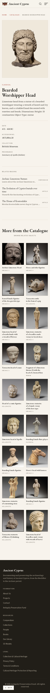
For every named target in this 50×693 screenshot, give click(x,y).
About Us (7, 593)
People (6, 629)
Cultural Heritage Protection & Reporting (20, 670)
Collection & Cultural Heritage (15, 656)
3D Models (7, 643)
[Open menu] (46, 4)
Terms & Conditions (11, 665)
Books (5, 634)
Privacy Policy (8, 661)
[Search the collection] (40, 4)
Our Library (7, 639)
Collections (7, 625)
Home (4, 15)
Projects (6, 598)
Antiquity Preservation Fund (14, 607)
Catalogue (14, 15)
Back (10, 688)
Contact (6, 603)
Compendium (8, 620)
